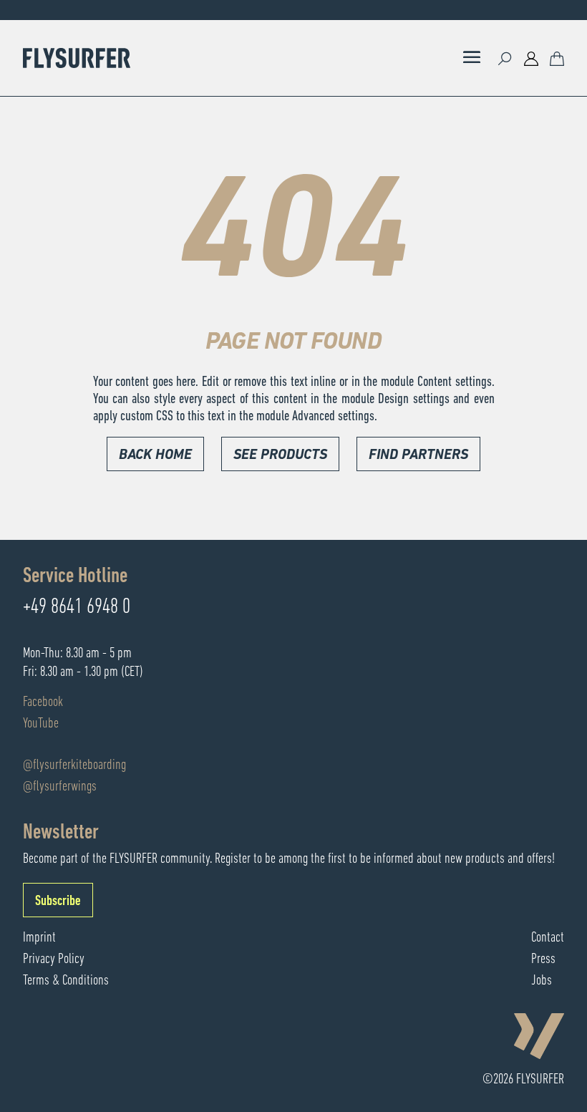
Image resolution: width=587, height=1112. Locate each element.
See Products (280, 455)
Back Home (155, 455)
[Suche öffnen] (505, 58)
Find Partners (418, 455)
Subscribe (58, 901)
